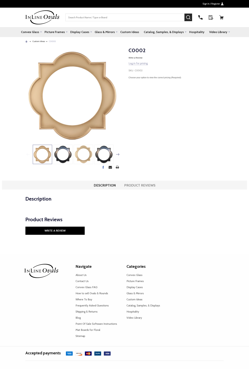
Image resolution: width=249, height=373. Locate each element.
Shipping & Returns (87, 311)
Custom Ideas (129, 32)
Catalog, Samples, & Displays (164, 32)
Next (117, 154)
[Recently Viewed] (211, 17)
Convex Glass (30, 32)
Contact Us (82, 281)
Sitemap (80, 336)
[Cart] (221, 17)
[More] (41, 32)
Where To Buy (84, 299)
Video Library (218, 32)
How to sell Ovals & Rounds (92, 293)
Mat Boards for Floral (88, 329)
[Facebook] (103, 167)
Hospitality (196, 32)
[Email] (110, 167)
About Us (81, 275)
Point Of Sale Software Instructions (96, 323)
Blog (78, 317)
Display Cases (79, 32)
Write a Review (135, 57)
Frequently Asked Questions (92, 305)
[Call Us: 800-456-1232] (200, 17)
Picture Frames (55, 32)
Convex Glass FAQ (86, 287)
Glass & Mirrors (105, 32)
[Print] (117, 167)
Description (105, 185)
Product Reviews (139, 185)
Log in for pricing (138, 63)
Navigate (84, 266)
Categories (136, 266)
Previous (28, 154)
